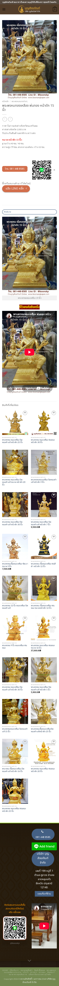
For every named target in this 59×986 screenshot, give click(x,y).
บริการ (25, 972)
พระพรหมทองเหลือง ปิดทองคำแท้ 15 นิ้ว (15, 730)
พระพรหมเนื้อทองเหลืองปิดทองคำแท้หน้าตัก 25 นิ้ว (42, 730)
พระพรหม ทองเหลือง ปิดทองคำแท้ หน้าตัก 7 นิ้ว (41, 523)
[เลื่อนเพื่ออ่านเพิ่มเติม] (29, 960)
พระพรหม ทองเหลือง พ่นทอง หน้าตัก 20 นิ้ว (43, 770)
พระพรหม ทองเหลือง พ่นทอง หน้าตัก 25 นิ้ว (14, 809)
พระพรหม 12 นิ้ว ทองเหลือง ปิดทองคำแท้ (15, 606)
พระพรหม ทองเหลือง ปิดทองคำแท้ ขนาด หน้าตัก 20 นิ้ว (13, 482)
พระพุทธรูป (51, 970)
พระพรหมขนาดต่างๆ (19, 101)
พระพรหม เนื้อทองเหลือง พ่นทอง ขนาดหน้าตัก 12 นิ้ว (42, 606)
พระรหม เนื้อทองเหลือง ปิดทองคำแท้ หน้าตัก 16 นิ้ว (13, 770)
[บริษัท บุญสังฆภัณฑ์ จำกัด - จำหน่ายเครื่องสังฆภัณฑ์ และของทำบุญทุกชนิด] (29, 9)
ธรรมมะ (42, 972)
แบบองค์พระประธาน (12, 972)
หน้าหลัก (5, 101)
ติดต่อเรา (51, 972)
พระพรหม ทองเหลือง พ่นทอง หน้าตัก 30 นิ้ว (43, 441)
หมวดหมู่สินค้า (27, 970)
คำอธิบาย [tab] (7, 211)
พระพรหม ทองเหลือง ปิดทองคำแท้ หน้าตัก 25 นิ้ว (12, 441)
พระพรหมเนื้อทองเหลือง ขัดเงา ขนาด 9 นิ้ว (15, 565)
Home (5, 970)
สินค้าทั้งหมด (39, 970)
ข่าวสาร (33, 972)
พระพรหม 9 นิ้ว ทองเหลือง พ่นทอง (14, 646)
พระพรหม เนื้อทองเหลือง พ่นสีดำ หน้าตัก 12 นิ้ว (43, 565)
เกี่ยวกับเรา (14, 970)
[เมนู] (4, 9)
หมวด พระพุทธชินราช (18, 974)
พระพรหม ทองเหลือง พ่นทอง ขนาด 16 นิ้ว (43, 646)
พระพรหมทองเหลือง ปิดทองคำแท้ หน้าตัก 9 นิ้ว (44, 480)
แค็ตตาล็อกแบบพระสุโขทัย (40, 974)
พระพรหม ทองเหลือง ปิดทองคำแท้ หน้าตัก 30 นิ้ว (12, 523)
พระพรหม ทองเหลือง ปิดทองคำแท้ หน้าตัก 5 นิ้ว (41, 688)
